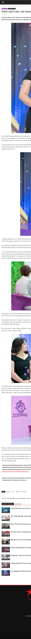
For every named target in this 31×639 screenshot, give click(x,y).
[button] (2, 2)
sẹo (13, 491)
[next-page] (5, 579)
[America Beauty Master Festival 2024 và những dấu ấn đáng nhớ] (6, 549)
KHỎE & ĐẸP (11, 6)
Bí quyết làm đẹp (19, 6)
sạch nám (8, 491)
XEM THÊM (18, 504)
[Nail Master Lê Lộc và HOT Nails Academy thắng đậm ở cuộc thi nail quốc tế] (6, 541)
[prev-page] (3, 579)
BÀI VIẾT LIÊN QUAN (8, 504)
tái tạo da (18, 491)
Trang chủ (4, 6)
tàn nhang (24, 491)
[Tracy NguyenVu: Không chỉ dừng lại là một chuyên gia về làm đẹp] (6, 573)
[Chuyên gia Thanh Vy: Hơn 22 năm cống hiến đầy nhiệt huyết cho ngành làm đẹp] (6, 557)
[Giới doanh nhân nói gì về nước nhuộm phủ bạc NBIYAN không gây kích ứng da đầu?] (6, 510)
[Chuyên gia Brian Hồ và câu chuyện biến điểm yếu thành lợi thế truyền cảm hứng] (6, 565)
